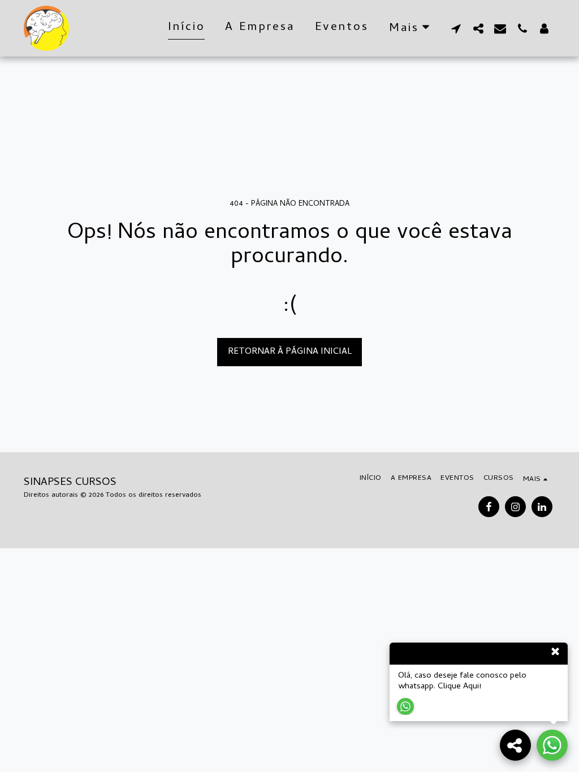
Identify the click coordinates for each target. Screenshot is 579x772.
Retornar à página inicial (290, 352)
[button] (456, 28)
